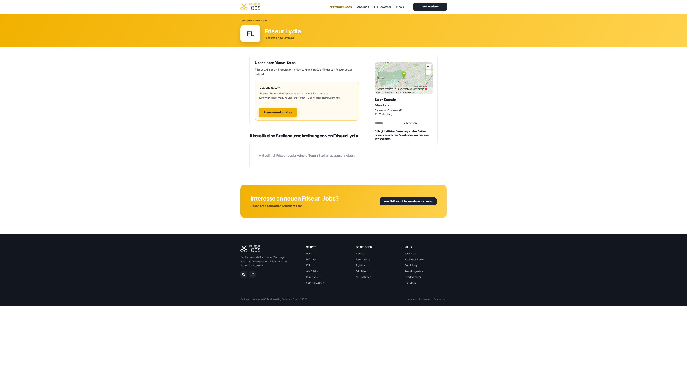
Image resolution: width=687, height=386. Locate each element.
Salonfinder (411, 253)
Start (242, 20)
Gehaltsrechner (413, 277)
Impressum (424, 299)
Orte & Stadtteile (315, 282)
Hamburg (288, 37)
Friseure (359, 253)
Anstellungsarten (414, 271)
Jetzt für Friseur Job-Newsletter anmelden (408, 201)
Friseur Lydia (382, 105)
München (311, 259)
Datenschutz (440, 299)
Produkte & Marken (415, 259)
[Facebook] (243, 274)
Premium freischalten (278, 112)
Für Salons (410, 282)
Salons (250, 20)
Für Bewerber (382, 7)
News (400, 7)
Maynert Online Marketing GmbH (271, 299)
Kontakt (412, 299)
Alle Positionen (363, 277)
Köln (308, 265)
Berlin (309, 253)
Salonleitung (362, 271)
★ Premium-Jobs (341, 7)
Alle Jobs (363, 7)
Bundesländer (313, 277)
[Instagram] (252, 274)
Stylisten (360, 265)
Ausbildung (411, 265)
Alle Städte (312, 271)
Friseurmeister (363, 259)
